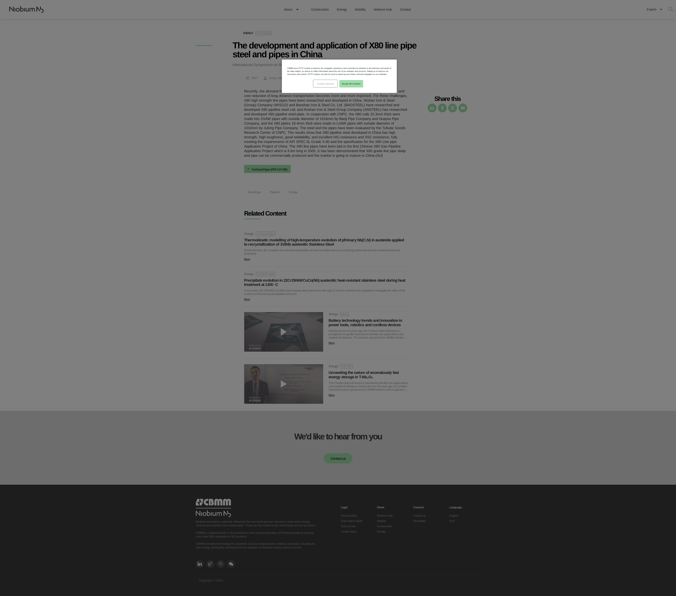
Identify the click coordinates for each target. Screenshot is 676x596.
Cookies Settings (325, 83)
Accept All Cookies (351, 83)
